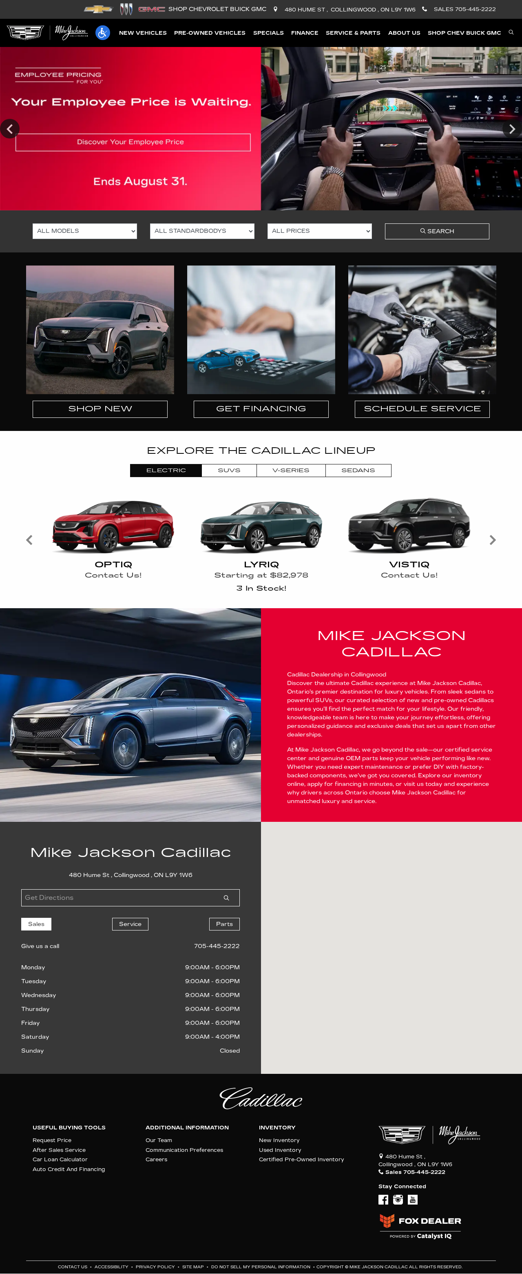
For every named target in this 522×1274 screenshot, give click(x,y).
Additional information (187, 1128)
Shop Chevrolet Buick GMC (217, 9)
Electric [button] (166, 470)
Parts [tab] (224, 924)
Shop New (100, 408)
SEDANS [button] (358, 470)
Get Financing (261, 408)
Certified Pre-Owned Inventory (301, 1159)
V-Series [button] (291, 470)
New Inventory (279, 1140)
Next (512, 128)
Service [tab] (130, 924)
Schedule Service (422, 408)
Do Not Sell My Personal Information (261, 1267)
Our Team (159, 1140)
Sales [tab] (36, 924)
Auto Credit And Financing (69, 1169)
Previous (10, 128)
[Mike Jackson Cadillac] (47, 32)
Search (440, 231)
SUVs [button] (229, 470)
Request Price (52, 1140)
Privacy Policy (156, 1267)
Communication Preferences (184, 1150)
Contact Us (73, 1267)
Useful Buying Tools (69, 1128)
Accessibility (112, 1267)
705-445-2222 (217, 946)
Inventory (277, 1128)
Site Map (193, 1267)
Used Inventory (280, 1150)
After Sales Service (59, 1150)
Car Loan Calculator (60, 1159)
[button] (103, 33)
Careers (156, 1159)
